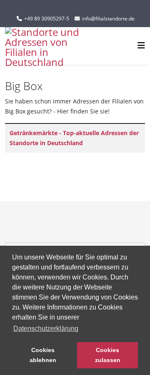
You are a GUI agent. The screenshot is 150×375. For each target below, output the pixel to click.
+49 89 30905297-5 (46, 18)
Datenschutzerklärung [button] (45, 328)
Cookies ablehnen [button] (43, 355)
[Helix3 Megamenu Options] (141, 45)
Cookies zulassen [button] (107, 355)
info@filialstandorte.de (108, 18)
